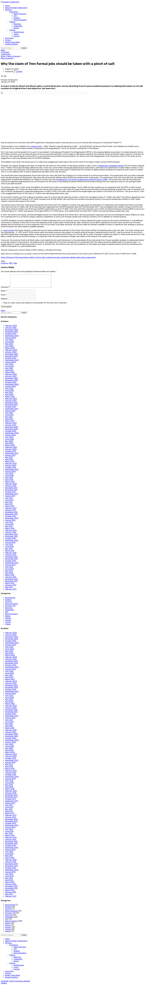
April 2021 (9, 419)
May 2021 (9, 417)
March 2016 (9, 528)
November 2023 (11, 356)
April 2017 (9, 504)
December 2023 (11, 354)
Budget (17, 18)
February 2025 (11, 326)
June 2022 (9, 390)
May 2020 (9, 441)
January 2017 (10, 510)
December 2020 (11, 427)
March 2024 (10, 348)
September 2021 (11, 409)
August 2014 (10, 565)
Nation (16, 28)
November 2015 (11, 536)
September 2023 (11, 360)
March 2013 (9, 583)
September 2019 (11, 453)
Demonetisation (20, 20)
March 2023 (10, 372)
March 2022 (10, 397)
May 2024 (9, 344)
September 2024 (12, 336)
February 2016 (11, 530)
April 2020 (9, 443)
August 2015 (10, 543)
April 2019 (9, 459)
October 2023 (10, 358)
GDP (10, 263)
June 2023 (9, 366)
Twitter (8, 622)
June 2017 (9, 500)
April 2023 (9, 370)
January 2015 (10, 555)
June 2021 (9, 415)
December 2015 (11, 534)
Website (4, 299)
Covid (16, 34)
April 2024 (9, 346)
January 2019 (10, 465)
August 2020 (10, 435)
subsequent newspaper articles (111, 166)
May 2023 (9, 368)
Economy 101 (10, 606)
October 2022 (10, 382)
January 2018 (10, 486)
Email (3, 295)
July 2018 (9, 474)
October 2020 (10, 431)
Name (4, 291)
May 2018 (9, 478)
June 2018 (9, 476)
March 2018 (9, 482)
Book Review (19, 32)
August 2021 (10, 411)
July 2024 (9, 340)
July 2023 (9, 364)
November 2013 (11, 581)
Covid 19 (8, 602)
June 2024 (9, 342)
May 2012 (9, 587)
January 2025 (10, 328)
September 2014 (11, 563)
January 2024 (11, 352)
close (3, 310)
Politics (12, 22)
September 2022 (12, 384)
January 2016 (10, 532)
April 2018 (9, 480)
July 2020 (9, 437)
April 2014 (9, 573)
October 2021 (10, 407)
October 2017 (10, 492)
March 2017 (9, 506)
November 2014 (11, 559)
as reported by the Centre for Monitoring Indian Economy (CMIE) (81, 180)
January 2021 (10, 425)
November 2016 (11, 514)
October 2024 (10, 334)
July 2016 (9, 522)
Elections (17, 24)
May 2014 (9, 571)
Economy (4, 263)
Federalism (18, 26)
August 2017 (10, 496)
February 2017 (11, 508)
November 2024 (11, 332)
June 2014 (9, 569)
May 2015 (9, 549)
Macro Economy (20, 14)
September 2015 (11, 541)
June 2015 (9, 547)
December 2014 (11, 557)
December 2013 (11, 579)
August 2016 (10, 520)
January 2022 (11, 401)
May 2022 (9, 393)
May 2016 (9, 526)
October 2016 (10, 516)
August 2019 (10, 455)
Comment (5, 287)
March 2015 (9, 551)
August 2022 (10, 386)
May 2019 (9, 457)
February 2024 (11, 350)
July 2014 (9, 567)
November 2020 (11, 429)
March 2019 (9, 461)
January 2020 (11, 449)
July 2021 (9, 413)
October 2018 (10, 468)
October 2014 (10, 561)
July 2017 (9, 498)
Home (3, 56)
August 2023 (10, 362)
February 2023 (11, 374)
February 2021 (11, 423)
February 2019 (11, 463)
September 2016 (11, 518)
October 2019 (10, 451)
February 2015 (11, 553)
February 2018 (11, 484)
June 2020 (9, 439)
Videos (7, 624)
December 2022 (11, 378)
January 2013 (10, 585)
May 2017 (9, 502)
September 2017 (11, 494)
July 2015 (9, 545)
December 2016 (11, 512)
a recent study (36, 146)
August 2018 (10, 472)
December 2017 (11, 488)
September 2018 (11, 470)
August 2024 (10, 338)
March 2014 (9, 575)
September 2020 (12, 433)
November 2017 (11, 490)
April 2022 (9, 395)
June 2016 (9, 524)
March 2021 (9, 421)
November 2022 (11, 380)
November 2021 (11, 405)
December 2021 (11, 403)
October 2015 (10, 538)
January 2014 (10, 577)
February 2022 (11, 399)
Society (12, 30)
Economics (13, 12)
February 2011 (10, 589)
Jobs (15, 263)
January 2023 (10, 376)
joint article (8, 230)
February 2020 (11, 447)
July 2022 (9, 388)
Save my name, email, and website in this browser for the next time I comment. (35, 303)
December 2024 (11, 330)
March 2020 (10, 445)
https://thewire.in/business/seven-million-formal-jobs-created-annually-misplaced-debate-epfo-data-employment (48, 257)
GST (15, 16)
